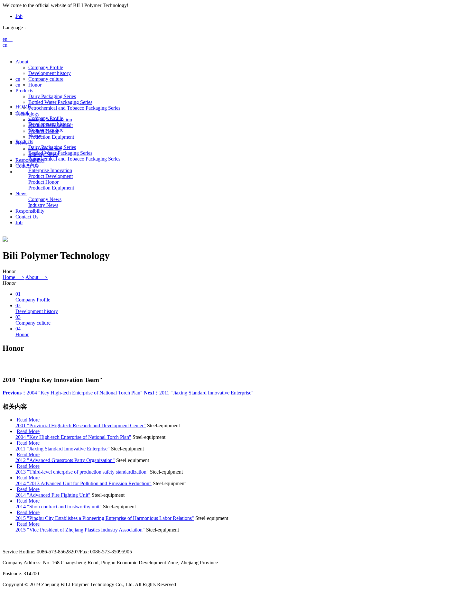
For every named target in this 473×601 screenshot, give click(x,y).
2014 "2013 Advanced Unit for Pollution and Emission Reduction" (83, 483)
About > (36, 277)
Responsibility (29, 211)
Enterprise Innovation (50, 170)
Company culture (45, 79)
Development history (49, 73)
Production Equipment (51, 137)
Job (19, 16)
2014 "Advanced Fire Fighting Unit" (52, 495)
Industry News (43, 205)
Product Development (50, 176)
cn (5, 45)
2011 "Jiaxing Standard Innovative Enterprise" (199, 392)
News (21, 193)
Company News (44, 199)
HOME (23, 106)
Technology (27, 164)
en (8, 39)
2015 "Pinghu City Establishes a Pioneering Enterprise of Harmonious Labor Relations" (104, 518)
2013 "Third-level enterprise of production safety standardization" (82, 472)
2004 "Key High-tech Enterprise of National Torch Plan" (73, 392)
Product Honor (43, 182)
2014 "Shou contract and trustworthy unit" (58, 506)
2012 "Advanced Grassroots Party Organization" (65, 460)
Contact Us (26, 216)
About (21, 61)
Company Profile (45, 67)
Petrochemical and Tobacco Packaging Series (74, 108)
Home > (13, 277)
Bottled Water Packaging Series (60, 102)
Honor (35, 85)
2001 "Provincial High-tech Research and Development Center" (80, 425)
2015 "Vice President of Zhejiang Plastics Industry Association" (80, 529)
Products (24, 90)
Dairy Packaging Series (52, 96)
